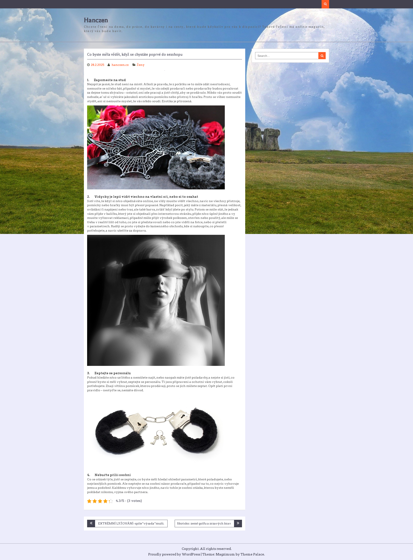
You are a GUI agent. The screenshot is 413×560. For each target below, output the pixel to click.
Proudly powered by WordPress (174, 554)
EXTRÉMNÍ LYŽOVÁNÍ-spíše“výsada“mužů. (131, 523)
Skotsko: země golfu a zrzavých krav (204, 523)
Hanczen (96, 20)
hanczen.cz (120, 65)
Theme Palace (252, 554)
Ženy (141, 65)
